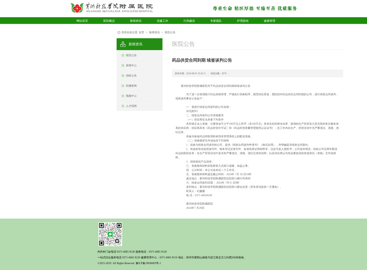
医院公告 (170, 32)
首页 (141, 32)
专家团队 (216, 20)
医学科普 (82, 27)
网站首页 (82, 20)
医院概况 (109, 20)
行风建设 (189, 20)
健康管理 (269, 20)
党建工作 (162, 20)
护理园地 (242, 20)
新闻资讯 (135, 20)
